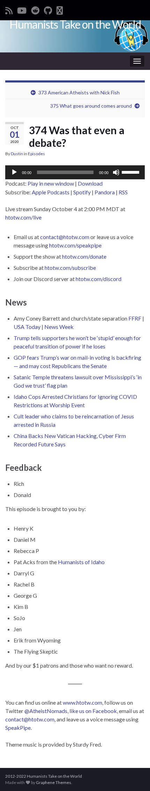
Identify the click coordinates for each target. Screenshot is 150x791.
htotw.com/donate (84, 256)
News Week (59, 326)
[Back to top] (134, 775)
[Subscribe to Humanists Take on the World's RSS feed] (9, 9)
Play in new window (51, 183)
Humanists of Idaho (81, 562)
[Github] (48, 9)
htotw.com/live (23, 217)
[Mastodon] (60, 9)
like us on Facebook (93, 710)
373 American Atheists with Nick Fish (79, 92)
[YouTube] (22, 9)
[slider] (131, 171)
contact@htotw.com (64, 236)
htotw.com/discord (98, 278)
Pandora (105, 192)
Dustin (17, 153)
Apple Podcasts (50, 192)
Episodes (36, 153)
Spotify (82, 192)
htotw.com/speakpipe (75, 245)
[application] (75, 172)
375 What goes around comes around (91, 106)
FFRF (134, 318)
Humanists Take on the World (75, 24)
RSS (123, 192)
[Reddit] (35, 9)
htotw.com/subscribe (70, 267)
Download (90, 183)
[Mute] (116, 172)
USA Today (27, 326)
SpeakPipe (18, 727)
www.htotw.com (82, 702)
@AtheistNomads (45, 710)
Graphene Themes (53, 782)
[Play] (14, 172)
